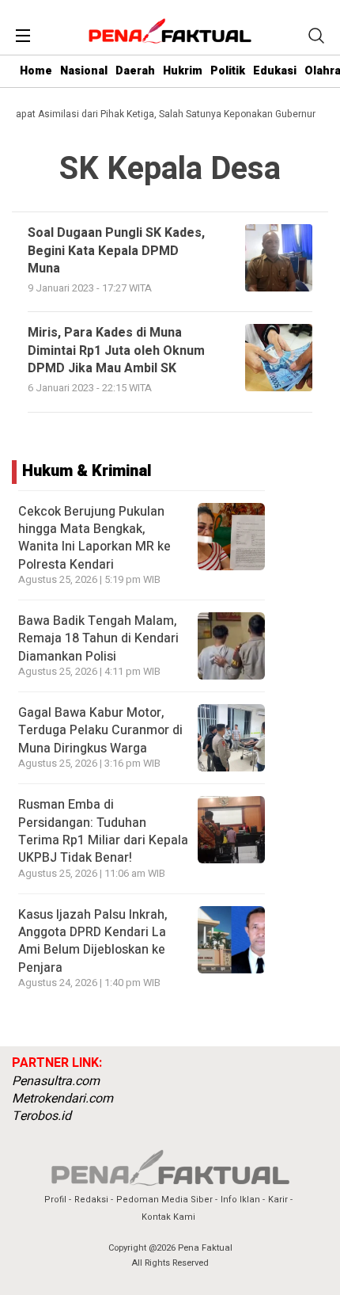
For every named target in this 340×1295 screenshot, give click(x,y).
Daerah (135, 71)
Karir (278, 1199)
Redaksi (91, 1199)
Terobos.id (41, 1116)
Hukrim (182, 71)
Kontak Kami (168, 1217)
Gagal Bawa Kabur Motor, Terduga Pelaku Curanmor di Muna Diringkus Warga (100, 730)
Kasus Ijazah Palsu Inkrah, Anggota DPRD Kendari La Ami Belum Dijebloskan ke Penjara (93, 941)
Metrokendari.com (62, 1098)
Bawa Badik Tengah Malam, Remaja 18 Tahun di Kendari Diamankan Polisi (98, 638)
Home (36, 71)
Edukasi (275, 71)
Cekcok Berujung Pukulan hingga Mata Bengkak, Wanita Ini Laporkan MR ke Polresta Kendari (94, 538)
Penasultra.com (56, 1081)
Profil (55, 1199)
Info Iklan (240, 1199)
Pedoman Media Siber (164, 1199)
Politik (227, 71)
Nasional (84, 71)
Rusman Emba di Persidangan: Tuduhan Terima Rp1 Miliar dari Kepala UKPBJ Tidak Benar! (103, 831)
